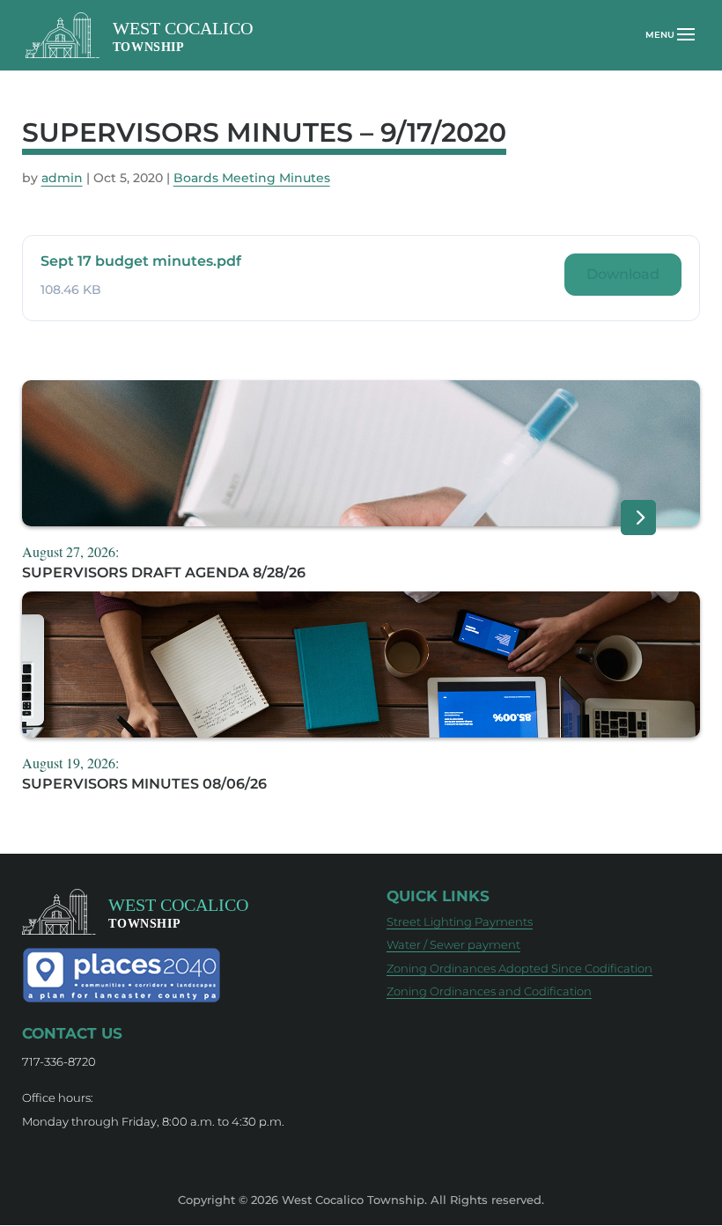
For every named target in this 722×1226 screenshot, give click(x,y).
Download (622, 274)
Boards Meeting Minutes (251, 178)
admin (62, 178)
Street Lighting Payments (460, 921)
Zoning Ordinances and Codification (489, 991)
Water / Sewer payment (453, 944)
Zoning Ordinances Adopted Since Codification (519, 968)
